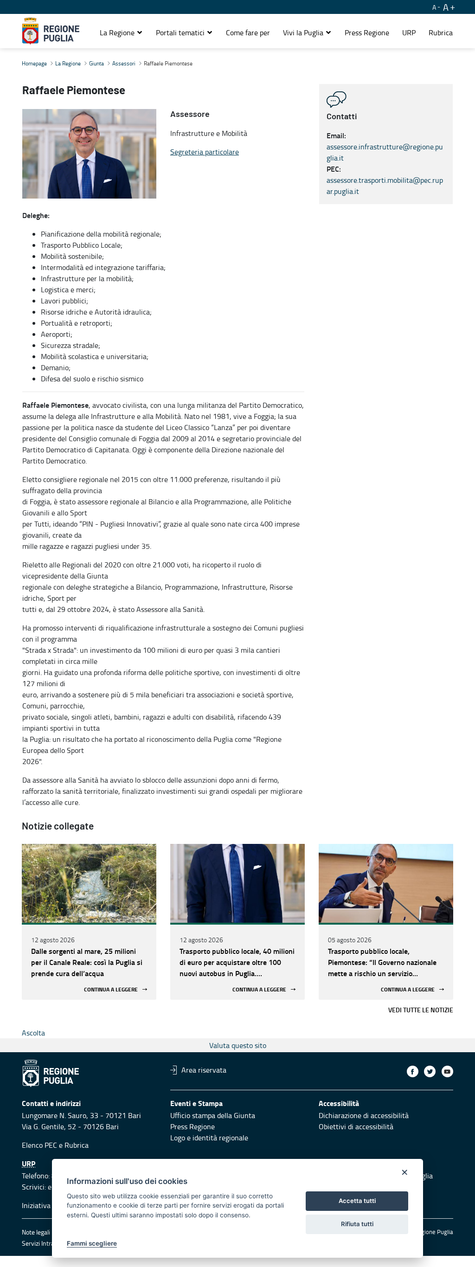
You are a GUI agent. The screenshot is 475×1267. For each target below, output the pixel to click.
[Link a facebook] (412, 1071)
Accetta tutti (357, 1200)
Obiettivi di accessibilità (356, 1126)
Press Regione (192, 1126)
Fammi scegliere (92, 1243)
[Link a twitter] (430, 1071)
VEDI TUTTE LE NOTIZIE (420, 1009)
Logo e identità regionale (209, 1137)
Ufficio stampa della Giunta (212, 1115)
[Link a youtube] (447, 1071)
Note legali (36, 1232)
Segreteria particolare (204, 152)
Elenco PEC (39, 1145)
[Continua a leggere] (89, 883)
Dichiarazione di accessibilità (364, 1115)
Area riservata (203, 1070)
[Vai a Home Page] (50, 31)
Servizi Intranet (43, 1243)
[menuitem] (248, 32)
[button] (121, 32)
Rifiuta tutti (357, 1224)
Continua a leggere (111, 989)
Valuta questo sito (237, 1045)
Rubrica (76, 1145)
